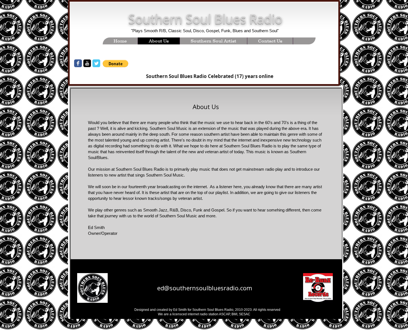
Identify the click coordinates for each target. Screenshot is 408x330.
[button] (115, 63)
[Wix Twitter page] (96, 63)
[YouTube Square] (87, 63)
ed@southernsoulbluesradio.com (204, 288)
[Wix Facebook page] (78, 63)
